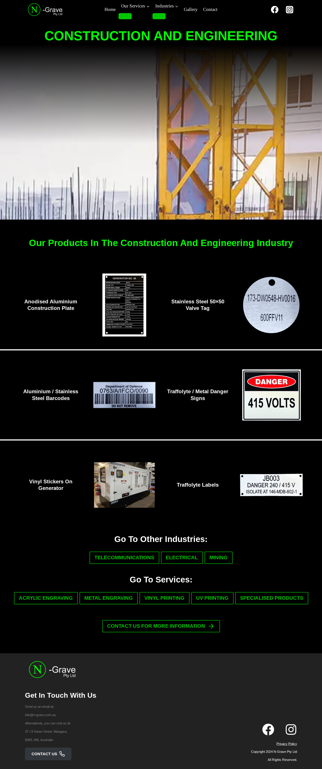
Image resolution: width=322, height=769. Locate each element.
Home (110, 9)
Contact (210, 9)
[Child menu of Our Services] (125, 16)
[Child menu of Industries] (159, 16)
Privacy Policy (286, 744)
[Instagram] (289, 9)
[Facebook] (274, 9)
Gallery (191, 9)
